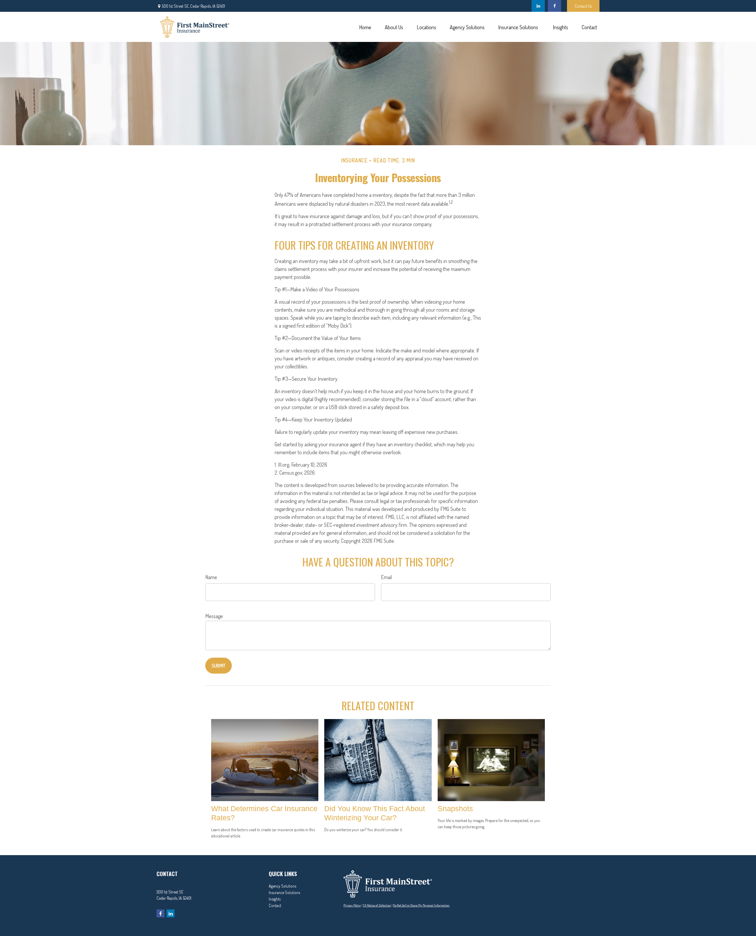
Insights (275, 898)
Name (211, 577)
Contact (275, 905)
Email (386, 577)
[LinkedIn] (538, 6)
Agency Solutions (282, 885)
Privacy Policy (352, 905)
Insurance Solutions (284, 892)
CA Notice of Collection (377, 905)
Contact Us (583, 6)
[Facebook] (554, 6)
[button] (365, 27)
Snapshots (455, 809)
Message (214, 616)
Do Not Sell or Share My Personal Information (421, 905)
